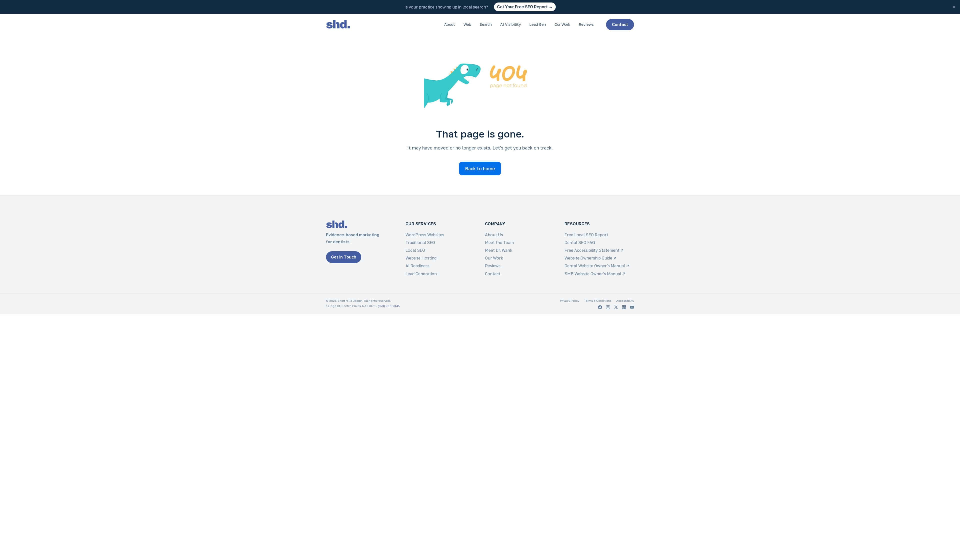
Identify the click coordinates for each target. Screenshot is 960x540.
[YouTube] (632, 307)
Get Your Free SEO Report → (525, 6)
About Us (494, 234)
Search (486, 24)
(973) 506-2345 (389, 306)
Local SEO (415, 250)
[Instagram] (608, 307)
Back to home (480, 168)
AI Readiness (418, 265)
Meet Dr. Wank (498, 250)
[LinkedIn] (624, 307)
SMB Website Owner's (592, 273)
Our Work (562, 24)
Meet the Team (499, 242)
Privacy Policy (569, 300)
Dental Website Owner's (594, 265)
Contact (620, 24)
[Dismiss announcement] (954, 7)
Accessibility (625, 300)
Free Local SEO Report (586, 234)
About (449, 24)
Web (467, 24)
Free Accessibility (592, 250)
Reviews (586, 24)
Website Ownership (588, 258)
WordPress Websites (425, 234)
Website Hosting (421, 258)
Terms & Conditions (597, 300)
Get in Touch (343, 257)
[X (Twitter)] (616, 307)
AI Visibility (510, 24)
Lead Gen (537, 24)
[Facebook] (600, 307)
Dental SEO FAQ (579, 242)
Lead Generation (421, 273)
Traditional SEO (420, 242)
